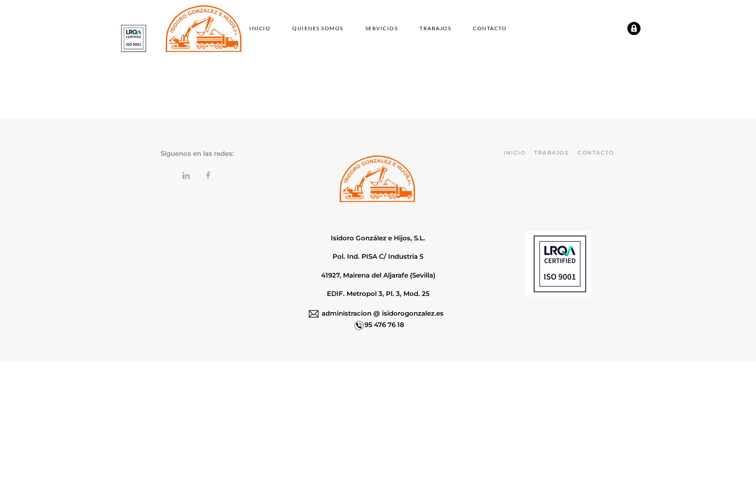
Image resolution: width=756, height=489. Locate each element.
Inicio (259, 28)
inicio (514, 152)
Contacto (490, 28)
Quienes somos (317, 28)
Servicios (381, 28)
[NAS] (633, 28)
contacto (596, 152)
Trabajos (435, 28)
